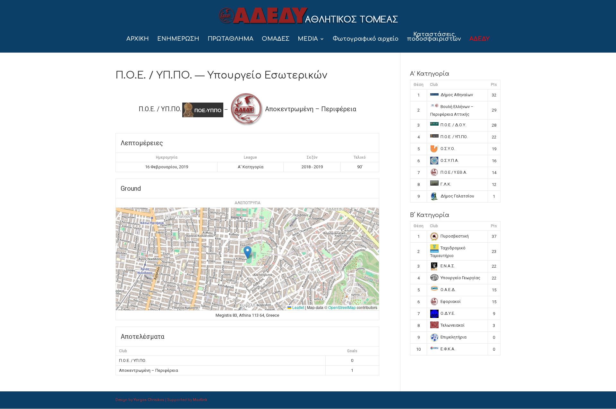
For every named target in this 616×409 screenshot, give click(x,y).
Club (434, 84)
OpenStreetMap (342, 307)
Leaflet (297, 307)
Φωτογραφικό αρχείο (365, 39)
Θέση (419, 84)
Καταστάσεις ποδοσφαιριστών (434, 37)
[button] (248, 252)
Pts (494, 84)
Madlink (200, 400)
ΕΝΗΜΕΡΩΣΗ (178, 39)
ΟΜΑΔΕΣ (275, 39)
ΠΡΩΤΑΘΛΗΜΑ (230, 39)
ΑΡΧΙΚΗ (137, 39)
